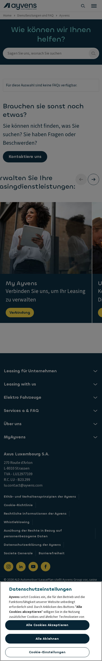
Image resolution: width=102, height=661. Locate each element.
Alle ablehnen (47, 639)
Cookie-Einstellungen (47, 652)
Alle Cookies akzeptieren (47, 625)
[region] (51, 621)
